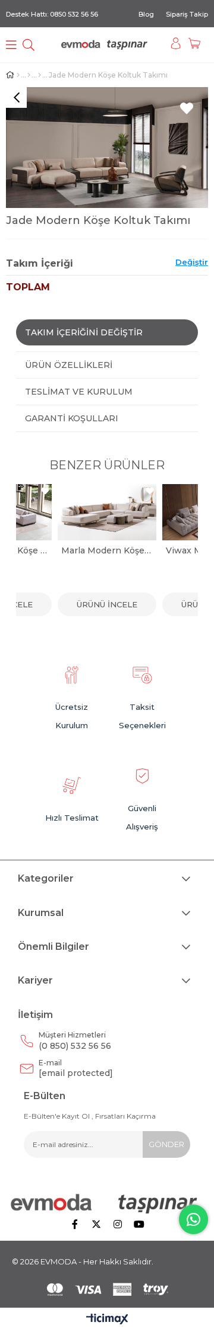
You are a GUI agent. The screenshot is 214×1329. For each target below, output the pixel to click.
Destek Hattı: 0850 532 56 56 (52, 14)
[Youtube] (139, 1224)
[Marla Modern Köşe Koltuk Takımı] (107, 512)
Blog (146, 14)
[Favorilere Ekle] (186, 108)
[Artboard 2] (107, 1203)
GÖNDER (166, 1144)
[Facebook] (75, 1224)
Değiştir (191, 262)
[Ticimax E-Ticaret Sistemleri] (107, 1320)
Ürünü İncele (107, 604)
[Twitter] (96, 1224)
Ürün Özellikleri (68, 365)
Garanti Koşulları (71, 418)
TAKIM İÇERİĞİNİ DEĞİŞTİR (84, 332)
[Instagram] (117, 1224)
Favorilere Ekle (45, 491)
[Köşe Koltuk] (39, 75)
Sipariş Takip (187, 14)
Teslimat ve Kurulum (79, 391)
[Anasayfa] (18, 75)
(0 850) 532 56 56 (75, 1040)
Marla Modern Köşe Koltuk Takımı (107, 550)
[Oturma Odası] (28, 75)
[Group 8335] (107, 1289)
